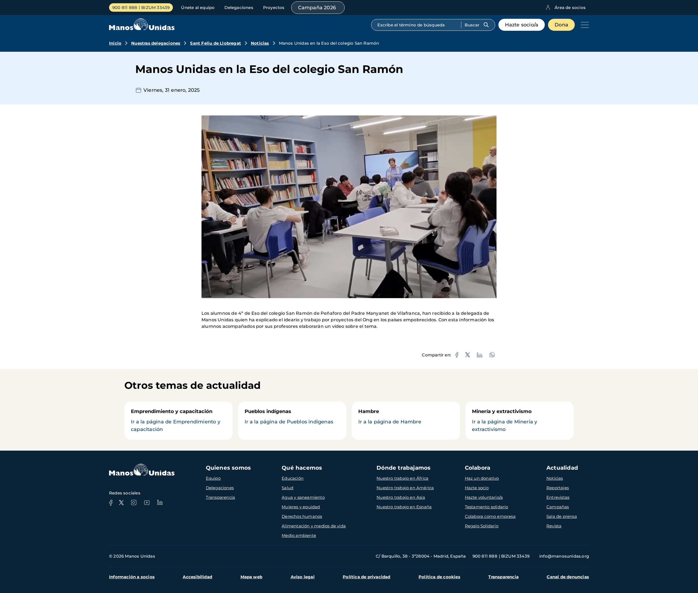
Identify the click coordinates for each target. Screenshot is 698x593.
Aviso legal (303, 576)
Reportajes (557, 487)
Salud (287, 487)
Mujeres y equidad (301, 506)
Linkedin (160, 502)
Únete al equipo (198, 7)
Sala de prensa (561, 516)
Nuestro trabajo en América (405, 487)
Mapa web (251, 576)
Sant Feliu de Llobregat (215, 43)
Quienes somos (228, 467)
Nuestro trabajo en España (404, 506)
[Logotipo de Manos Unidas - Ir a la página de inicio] (141, 28)
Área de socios (570, 7)
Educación (292, 478)
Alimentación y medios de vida (314, 525)
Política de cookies (439, 576)
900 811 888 (124, 7)
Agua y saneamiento (303, 497)
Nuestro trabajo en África (402, 478)
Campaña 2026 (317, 8)
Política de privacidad (366, 576)
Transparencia (220, 497)
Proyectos (274, 7)
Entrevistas (557, 497)
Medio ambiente (299, 535)
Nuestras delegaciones (155, 43)
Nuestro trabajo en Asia (401, 497)
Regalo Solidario (481, 525)
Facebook (110, 503)
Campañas (557, 506)
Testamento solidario (486, 506)
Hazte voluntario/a (484, 497)
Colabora (478, 467)
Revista (553, 525)
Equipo (213, 478)
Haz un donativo (482, 478)
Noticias (260, 43)
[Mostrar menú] (583, 24)
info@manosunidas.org (564, 556)
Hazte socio (477, 487)
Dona (561, 25)
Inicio (115, 43)
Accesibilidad (197, 576)
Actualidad (562, 467)
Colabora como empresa (490, 516)
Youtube (146, 502)
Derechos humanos (302, 516)
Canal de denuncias (568, 576)
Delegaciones (238, 7)
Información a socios (132, 576)
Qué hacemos (302, 467)
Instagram (133, 502)
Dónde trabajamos (404, 467)
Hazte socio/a (521, 25)
